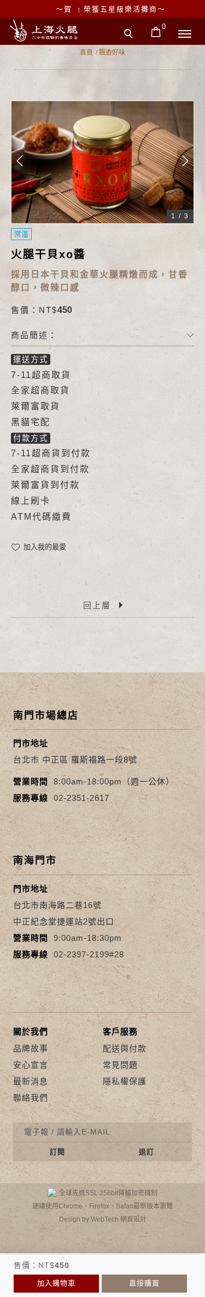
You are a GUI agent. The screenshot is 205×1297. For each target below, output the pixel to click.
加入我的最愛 (43, 547)
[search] (130, 35)
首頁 (86, 52)
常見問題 (120, 1064)
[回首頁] (43, 31)
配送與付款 (125, 1048)
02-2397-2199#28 (89, 954)
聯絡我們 (30, 1097)
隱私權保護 (125, 1081)
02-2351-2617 (81, 797)
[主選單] (185, 34)
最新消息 (30, 1081)
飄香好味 (112, 52)
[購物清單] (156, 31)
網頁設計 (133, 1219)
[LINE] (102, 1287)
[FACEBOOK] (34, 1287)
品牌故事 (30, 1048)
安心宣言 (30, 1064)
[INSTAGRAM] (171, 1287)
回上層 (97, 605)
